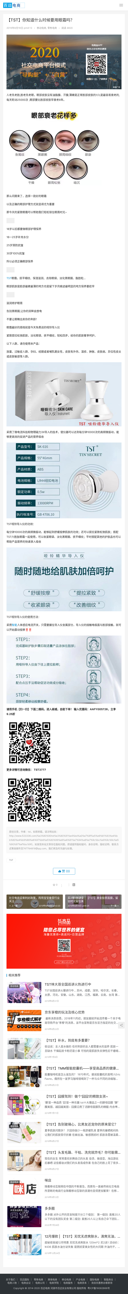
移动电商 (41, 27)
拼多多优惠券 (16, 1210)
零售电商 (52, 27)
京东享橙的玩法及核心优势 (65, 1012)
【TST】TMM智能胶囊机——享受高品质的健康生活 (82, 1068)
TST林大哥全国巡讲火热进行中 (68, 984)
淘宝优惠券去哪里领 (101, 1282)
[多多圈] (24, 1216)
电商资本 (82, 1282)
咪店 (48, 1180)
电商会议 (26, 1282)
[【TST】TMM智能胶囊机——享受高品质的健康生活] (24, 1076)
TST (9, 278)
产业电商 (80, 1279)
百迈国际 (24, 1279)
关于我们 (10, 1279)
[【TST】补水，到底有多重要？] (24, 1048)
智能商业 (108, 1279)
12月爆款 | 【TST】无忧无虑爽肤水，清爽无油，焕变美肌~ (81, 1236)
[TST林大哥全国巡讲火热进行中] (24, 992)
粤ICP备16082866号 (99, 1288)
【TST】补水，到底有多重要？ (68, 1040)
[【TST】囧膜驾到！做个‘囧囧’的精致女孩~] (24, 1104)
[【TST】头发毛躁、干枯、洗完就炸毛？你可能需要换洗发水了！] (24, 1160)
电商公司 (40, 1282)
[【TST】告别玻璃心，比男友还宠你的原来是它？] (24, 1132)
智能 (14, 625)
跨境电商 (52, 1279)
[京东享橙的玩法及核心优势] (24, 1020)
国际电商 (94, 1279)
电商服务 (68, 1282)
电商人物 (12, 1282)
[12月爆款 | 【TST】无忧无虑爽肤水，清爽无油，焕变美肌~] (24, 1244)
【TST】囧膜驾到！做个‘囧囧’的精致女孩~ (76, 1097)
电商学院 (54, 1282)
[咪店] (24, 1188)
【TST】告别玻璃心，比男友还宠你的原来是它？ (81, 1124)
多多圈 (50, 1209)
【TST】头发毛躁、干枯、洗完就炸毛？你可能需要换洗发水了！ (81, 1153)
